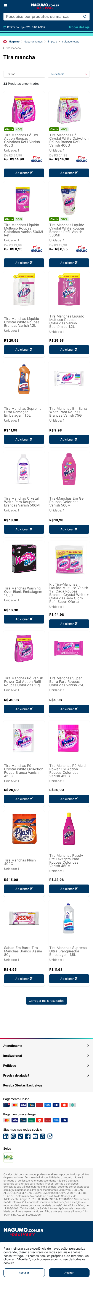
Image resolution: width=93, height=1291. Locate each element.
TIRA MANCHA (13, 48)
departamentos (33, 41)
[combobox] (41, 16)
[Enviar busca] (85, 16)
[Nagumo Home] (45, 6)
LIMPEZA (52, 41)
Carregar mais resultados (46, 1000)
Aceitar (69, 1272)
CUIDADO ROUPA (70, 41)
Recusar (24, 1272)
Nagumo (14, 41)
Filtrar (11, 74)
